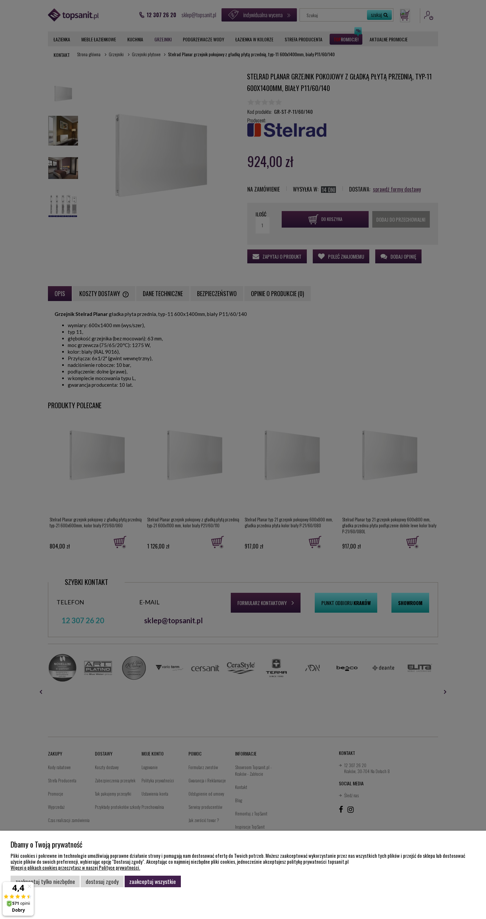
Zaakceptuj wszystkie (152, 881)
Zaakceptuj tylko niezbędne (45, 881)
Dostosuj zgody (102, 881)
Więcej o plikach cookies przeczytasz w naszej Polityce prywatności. (75, 867)
